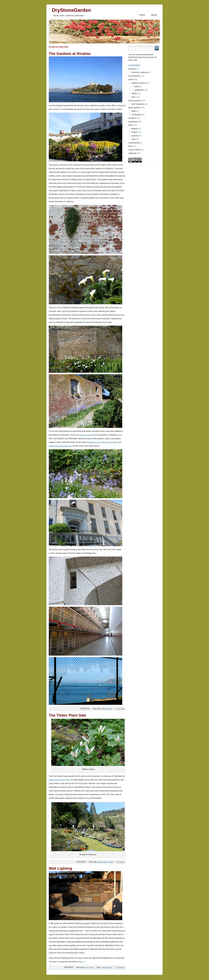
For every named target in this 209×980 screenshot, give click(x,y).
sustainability (133, 143)
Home (142, 15)
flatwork (134, 129)
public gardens (106, 709)
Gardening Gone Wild (97, 442)
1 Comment (120, 862)
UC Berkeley (136, 115)
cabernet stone (106, 967)
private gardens (134, 100)
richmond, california (139, 72)
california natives (138, 83)
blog (120, 435)
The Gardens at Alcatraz (70, 53)
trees (133, 97)
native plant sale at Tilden (59, 780)
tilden (111, 862)
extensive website (87, 435)
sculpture (132, 118)
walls (91, 967)
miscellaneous (134, 76)
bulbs (136, 86)
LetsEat (151, 977)
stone (87, 967)
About (154, 15)
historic (134, 132)
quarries (134, 136)
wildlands (132, 153)
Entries (102, 977)
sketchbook (133, 122)
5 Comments (120, 967)
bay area (132, 69)
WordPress (127, 977)
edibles (134, 93)
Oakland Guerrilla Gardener (60, 446)
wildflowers (139, 90)
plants (130, 79)
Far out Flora (112, 442)
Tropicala (142, 977)
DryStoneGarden (71, 9)
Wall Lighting (60, 868)
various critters (134, 150)
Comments (109, 977)
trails (130, 146)
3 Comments (120, 709)
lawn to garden (137, 104)
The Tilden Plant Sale (67, 715)
